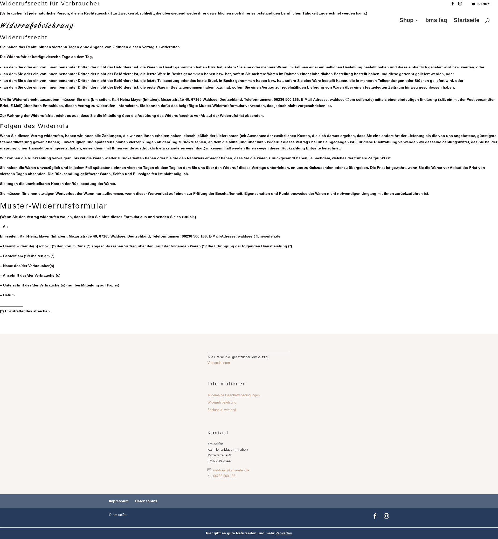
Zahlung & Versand (222, 410)
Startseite (466, 20)
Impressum (118, 501)
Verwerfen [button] (283, 533)
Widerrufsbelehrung (222, 402)
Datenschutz (146, 501)
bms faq (436, 20)
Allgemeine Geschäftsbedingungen (234, 395)
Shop (406, 20)
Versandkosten (219, 363)
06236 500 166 (223, 476)
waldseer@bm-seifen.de (230, 470)
